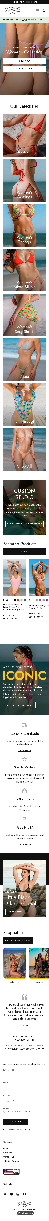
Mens (8, 1112)
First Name (7, 1083)
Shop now (24, 61)
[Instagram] (18, 1194)
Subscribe (16, 1121)
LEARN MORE (24, 751)
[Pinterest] (11, 1194)
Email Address (9, 1070)
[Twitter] (5, 1194)
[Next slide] (43, 635)
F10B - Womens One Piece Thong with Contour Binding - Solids (14, 607)
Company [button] (7, 1142)
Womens (18, 1112)
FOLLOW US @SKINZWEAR (18, 940)
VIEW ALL (24, 552)
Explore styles (24, 69)
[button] (37, 10)
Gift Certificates (11, 1161)
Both (28, 1112)
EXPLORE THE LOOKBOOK (19, 705)
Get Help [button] (7, 1184)
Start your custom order (24, 523)
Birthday (6, 1096)
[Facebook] (24, 1194)
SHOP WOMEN (15, 912)
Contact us (8, 1156)
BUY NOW (9, 615)
